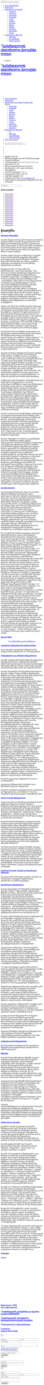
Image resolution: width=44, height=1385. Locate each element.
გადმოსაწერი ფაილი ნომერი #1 (23, 641)
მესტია (11, 25)
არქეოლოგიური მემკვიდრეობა (13, 798)
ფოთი (11, 33)
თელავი (12, 23)
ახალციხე (13, 15)
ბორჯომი (12, 17)
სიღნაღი (12, 29)
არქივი (3, 1257)
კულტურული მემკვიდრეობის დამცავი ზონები (18, 645)
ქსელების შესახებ (12, 5)
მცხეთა (12, 27)
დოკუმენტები (14, 39)
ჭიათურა (12, 11)
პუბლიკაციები (14, 41)
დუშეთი (12, 21)
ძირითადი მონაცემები (9, 235)
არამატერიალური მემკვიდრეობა (14, 1041)
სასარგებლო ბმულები (13, 35)
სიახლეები (9, 7)
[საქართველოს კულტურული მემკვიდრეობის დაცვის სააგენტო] (22, 1320)
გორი (11, 19)
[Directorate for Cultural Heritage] (15, 1324)
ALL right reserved (9, 1307)
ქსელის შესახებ (11, 98)
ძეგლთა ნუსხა (6, 637)
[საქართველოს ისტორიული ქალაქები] (22, 73)
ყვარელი (12, 13)
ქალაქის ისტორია (8, 488)
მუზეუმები (4, 1053)
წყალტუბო (13, 31)
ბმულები (12, 37)
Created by (5, 1329)
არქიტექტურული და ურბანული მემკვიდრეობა (19, 656)
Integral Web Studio (9, 1331)
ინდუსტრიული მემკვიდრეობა (12, 885)
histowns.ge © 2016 (9, 1305)
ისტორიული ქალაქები (13, 9)
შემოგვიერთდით (11, 140)
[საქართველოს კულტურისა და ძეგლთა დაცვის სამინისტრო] (22, 1314)
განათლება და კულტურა (10, 1122)
